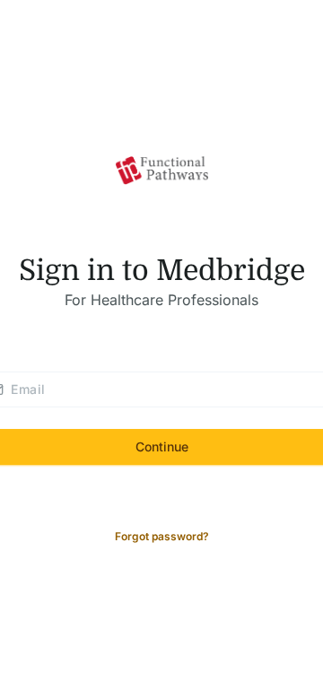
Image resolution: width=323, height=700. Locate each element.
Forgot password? (162, 536)
